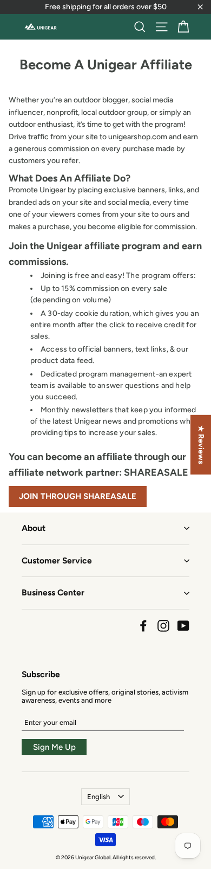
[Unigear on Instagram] (163, 626)
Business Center (53, 592)
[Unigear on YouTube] (183, 626)
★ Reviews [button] (201, 444)
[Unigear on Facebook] (143, 626)
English (98, 797)
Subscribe (41, 674)
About (33, 528)
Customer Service (57, 560)
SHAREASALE (156, 472)
